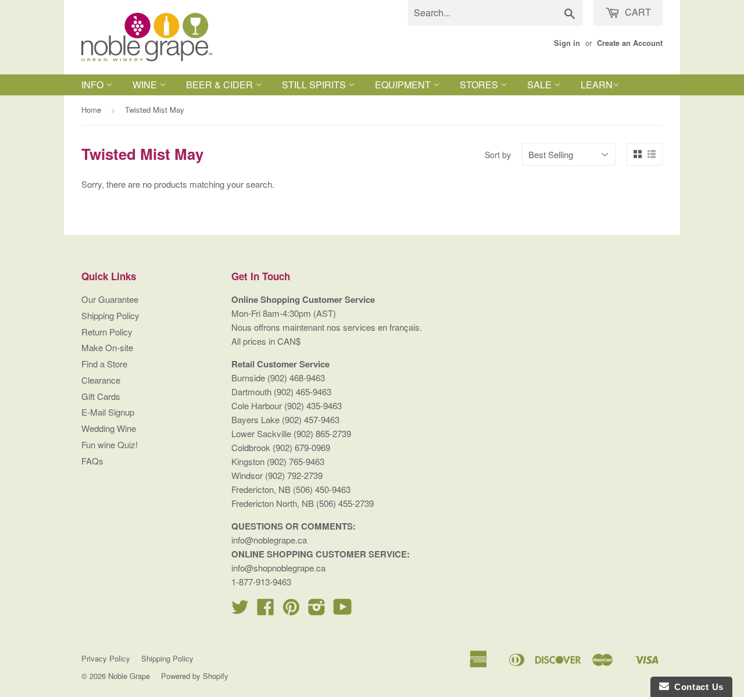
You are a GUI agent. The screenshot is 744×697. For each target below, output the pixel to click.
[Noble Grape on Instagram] (317, 610)
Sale (540, 84)
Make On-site (107, 347)
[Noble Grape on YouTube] (343, 610)
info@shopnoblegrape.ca (278, 568)
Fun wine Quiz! (109, 444)
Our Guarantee (109, 299)
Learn (597, 84)
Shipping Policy (110, 315)
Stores (480, 84)
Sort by (498, 154)
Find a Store (104, 364)
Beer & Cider (220, 84)
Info (93, 84)
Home (91, 109)
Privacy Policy (105, 658)
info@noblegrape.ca (269, 540)
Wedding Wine (108, 428)
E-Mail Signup (107, 412)
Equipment (404, 84)
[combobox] (495, 13)
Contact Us (696, 687)
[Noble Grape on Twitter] (240, 610)
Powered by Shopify (194, 675)
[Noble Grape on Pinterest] (291, 610)
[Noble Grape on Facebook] (265, 610)
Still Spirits (315, 84)
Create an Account (630, 43)
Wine (146, 84)
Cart (637, 12)
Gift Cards (100, 396)
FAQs (92, 461)
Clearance (100, 380)
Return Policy (107, 332)
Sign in (567, 43)
